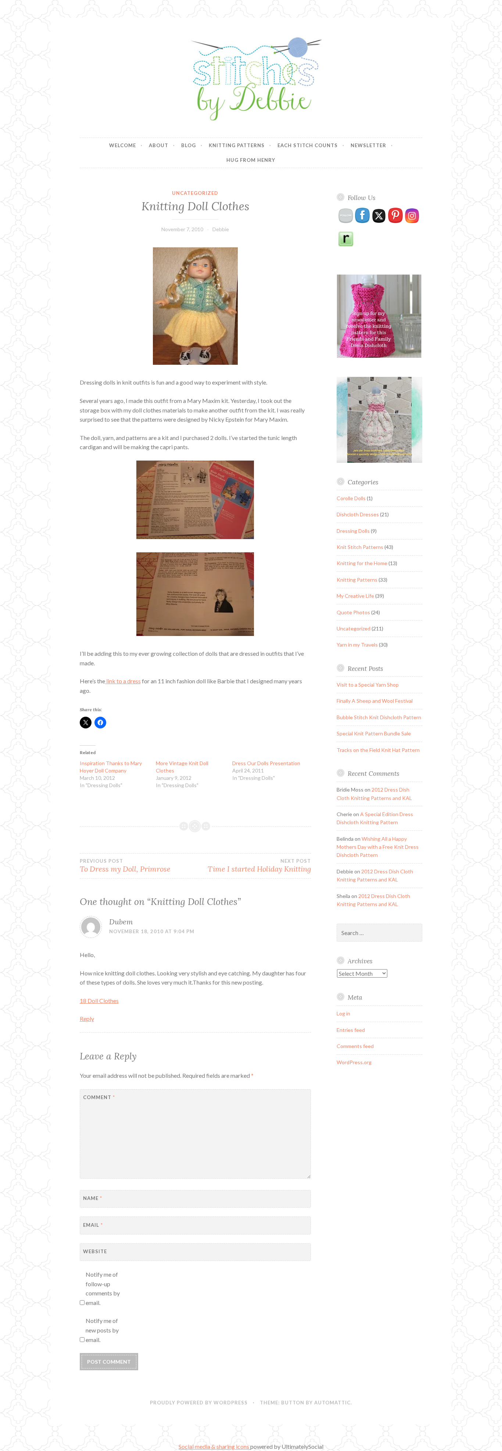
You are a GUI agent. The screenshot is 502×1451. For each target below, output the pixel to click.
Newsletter (368, 145)
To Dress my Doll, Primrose (125, 865)
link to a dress (123, 680)
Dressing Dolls (353, 531)
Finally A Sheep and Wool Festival (375, 701)
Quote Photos (353, 612)
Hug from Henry (250, 160)
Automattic (332, 1402)
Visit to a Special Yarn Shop (368, 684)
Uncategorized (195, 193)
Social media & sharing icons (214, 1446)
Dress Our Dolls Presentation (266, 763)
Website (95, 1251)
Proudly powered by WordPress (199, 1402)
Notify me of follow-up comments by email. (103, 1288)
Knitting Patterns (237, 145)
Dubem (121, 921)
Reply (87, 1018)
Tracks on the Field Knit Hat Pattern (378, 750)
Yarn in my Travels (357, 644)
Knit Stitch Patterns (360, 547)
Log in (343, 1013)
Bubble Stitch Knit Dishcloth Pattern (379, 717)
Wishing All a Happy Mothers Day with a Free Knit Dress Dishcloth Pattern (378, 847)
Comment (99, 1097)
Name (92, 1198)
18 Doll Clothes (99, 1000)
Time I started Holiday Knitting (259, 865)
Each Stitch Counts (307, 145)
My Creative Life (355, 596)
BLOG (188, 145)
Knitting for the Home (362, 563)
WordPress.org (354, 1062)
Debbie (220, 229)
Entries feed (351, 1030)
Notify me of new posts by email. (102, 1330)
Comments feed (355, 1046)
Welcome (122, 145)
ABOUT (158, 145)
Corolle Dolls (351, 498)
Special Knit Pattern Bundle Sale (374, 733)
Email (93, 1225)
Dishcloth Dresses (358, 514)
